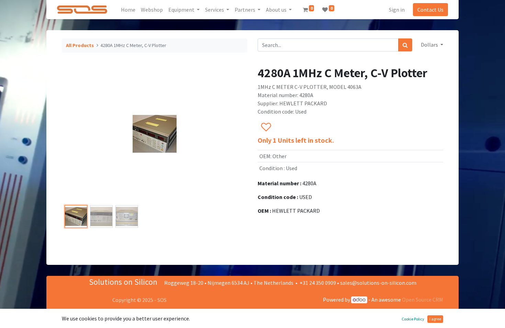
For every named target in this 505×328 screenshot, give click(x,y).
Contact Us (430, 9)
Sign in (397, 9)
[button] (76, 134)
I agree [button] (435, 318)
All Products (80, 45)
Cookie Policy (413, 318)
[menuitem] (128, 9)
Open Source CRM (422, 299)
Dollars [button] (430, 44)
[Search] (405, 44)
